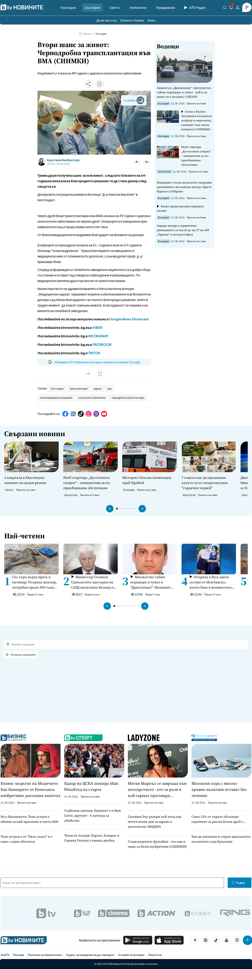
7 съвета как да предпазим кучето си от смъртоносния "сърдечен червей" (205, 482)
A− (137, 162)
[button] (109, 508)
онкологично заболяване (92, 397)
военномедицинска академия (56, 397)
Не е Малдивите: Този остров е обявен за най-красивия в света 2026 (29, 819)
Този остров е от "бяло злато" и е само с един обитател (26, 839)
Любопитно (138, 7)
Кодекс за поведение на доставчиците (90, 954)
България (92, 7)
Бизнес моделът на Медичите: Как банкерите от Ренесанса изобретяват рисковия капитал (31, 789)
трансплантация (79, 388)
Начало (87, 33)
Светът (114, 7)
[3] (231, 8)
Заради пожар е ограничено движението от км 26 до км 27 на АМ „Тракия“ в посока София (183, 230)
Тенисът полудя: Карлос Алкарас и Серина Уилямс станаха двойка (91, 838)
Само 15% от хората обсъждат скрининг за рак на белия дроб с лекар (217, 819)
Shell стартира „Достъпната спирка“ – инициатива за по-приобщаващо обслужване (196, 156)
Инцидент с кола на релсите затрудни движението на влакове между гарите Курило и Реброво (184, 186)
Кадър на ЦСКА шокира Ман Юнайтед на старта (91, 786)
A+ (147, 162)
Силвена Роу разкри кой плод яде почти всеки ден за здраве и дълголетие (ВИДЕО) (154, 821)
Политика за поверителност (45, 954)
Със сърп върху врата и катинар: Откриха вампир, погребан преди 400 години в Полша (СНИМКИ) (35, 582)
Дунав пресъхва (106, 20)
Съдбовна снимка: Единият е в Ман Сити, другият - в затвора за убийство (92, 815)
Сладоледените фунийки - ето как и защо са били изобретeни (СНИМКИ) (157, 844)
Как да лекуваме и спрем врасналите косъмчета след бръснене (221, 839)
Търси (240, 882)
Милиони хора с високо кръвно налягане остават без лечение (218, 789)
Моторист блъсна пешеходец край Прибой (146, 480)
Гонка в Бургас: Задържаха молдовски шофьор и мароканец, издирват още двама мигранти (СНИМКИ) (196, 120)
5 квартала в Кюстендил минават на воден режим (25, 480)
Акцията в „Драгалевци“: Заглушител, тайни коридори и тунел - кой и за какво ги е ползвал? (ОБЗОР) (184, 92)
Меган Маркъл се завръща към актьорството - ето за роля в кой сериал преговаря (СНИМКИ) (157, 790)
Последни (68, 7)
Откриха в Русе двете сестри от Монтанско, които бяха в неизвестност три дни (211, 582)
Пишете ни (155, 954)
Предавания (165, 7)
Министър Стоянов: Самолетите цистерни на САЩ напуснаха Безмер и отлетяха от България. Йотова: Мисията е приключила (92, 582)
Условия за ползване (131, 954)
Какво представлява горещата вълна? (180, 208)
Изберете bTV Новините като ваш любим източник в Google (97, 362)
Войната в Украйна (132, 20)
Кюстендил (57, 388)
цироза (97, 388)
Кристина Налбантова (63, 160)
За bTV (5, 954)
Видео (152, 20)
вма (109, 388)
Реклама (18, 954)
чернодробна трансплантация (128, 397)
